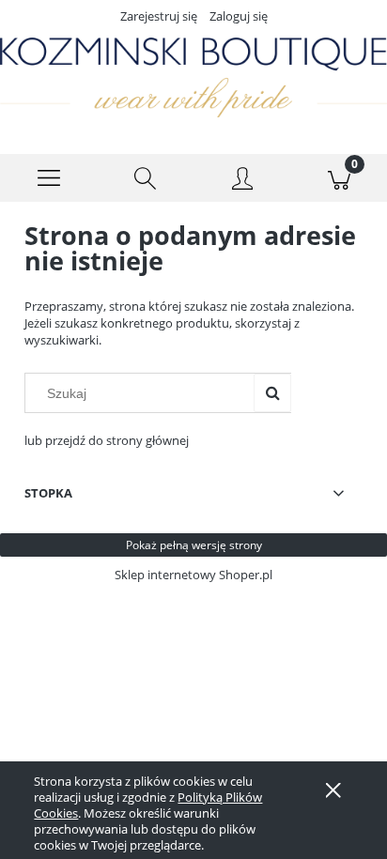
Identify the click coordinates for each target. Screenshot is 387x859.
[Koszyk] (338, 178)
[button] (48, 178)
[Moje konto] (242, 181)
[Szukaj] (272, 393)
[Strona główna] (193, 77)
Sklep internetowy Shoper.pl (193, 574)
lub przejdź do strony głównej (106, 440)
